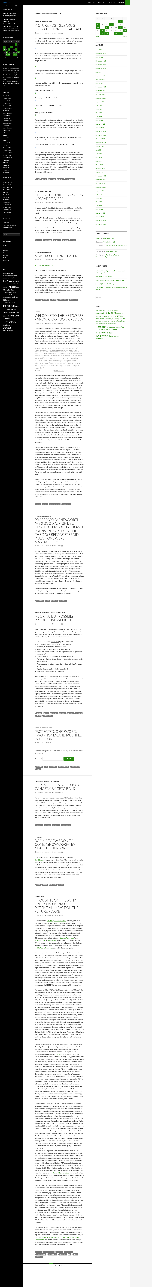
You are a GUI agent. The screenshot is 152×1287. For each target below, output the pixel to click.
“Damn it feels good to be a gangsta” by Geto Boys (59, 787)
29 (120, 33)
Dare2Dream (39, 860)
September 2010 (101, 98)
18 (102, 30)
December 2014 (101, 65)
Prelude (47, 825)
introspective (113, 321)
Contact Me (111, 2)
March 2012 (99, 83)
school (114, 330)
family (109, 316)
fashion (113, 316)
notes (46, 713)
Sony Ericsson (41, 1254)
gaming (120, 319)
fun (38, 179)
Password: (38, 759)
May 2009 (99, 157)
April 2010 (99, 116)
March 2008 (99, 209)
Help (124, 319)
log (97, 323)
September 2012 (101, 79)
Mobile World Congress (43, 948)
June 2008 (99, 198)
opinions (59, 1252)
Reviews (37, 312)
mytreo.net (52, 940)
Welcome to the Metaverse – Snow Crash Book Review (59, 317)
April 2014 (99, 72)
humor (97, 321)
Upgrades (63, 600)
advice (39, 1252)
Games (115, 319)
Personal (38, 22)
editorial (104, 316)
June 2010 (99, 109)
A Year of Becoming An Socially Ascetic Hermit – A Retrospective (10, 15)
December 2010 (101, 90)
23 (125, 30)
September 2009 (101, 142)
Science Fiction (55, 504)
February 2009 (100, 168)
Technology (47, 22)
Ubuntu (54, 600)
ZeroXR (6, 2)
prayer (114, 327)
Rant (123, 327)
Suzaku (60, 179)
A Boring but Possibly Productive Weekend (54, 618)
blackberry (99, 313)
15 (120, 27)
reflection (98, 330)
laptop (44, 179)
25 (102, 33)
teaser (73, 240)
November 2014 (101, 68)
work (38, 769)
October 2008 (100, 183)
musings (101, 323)
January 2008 (100, 217)
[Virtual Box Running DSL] (44, 265)
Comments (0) (58, 33)
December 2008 (101, 176)
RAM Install (47, 240)
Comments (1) (58, 202)
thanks (111, 336)
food (97, 319)
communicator (49, 1252)
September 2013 (101, 76)
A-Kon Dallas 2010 (109, 238)
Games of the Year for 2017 (104, 276)
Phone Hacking (64, 766)
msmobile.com (40, 940)
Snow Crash (66, 504)
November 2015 (101, 61)
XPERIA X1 (39, 1257)
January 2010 (100, 128)
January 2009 (100, 172)
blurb (105, 313)
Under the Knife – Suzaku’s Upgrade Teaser (59, 197)
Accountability (101, 310)
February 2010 (100, 124)
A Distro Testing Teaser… (57, 256)
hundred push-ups (104, 321)
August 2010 (100, 102)
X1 (70, 1254)
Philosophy (101, 2)
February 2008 (100, 213)
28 (116, 33)
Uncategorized (7, 263)
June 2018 (99, 50)
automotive (117, 310)
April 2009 (99, 161)
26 (107, 33)
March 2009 (99, 165)
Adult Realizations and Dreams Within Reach (110, 280)
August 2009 (100, 146)
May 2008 (99, 202)
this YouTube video (67, 938)
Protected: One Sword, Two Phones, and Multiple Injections (58, 735)
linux (38, 300)
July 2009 (99, 150)
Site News (38, 191)
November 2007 (101, 224)
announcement (110, 310)
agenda (39, 713)
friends (102, 319)
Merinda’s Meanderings (9, 225)
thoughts (63, 1254)
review (45, 504)
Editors (120, 2)
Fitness (119, 315)
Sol (108, 333)
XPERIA (75, 1254)
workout (99, 338)
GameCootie (6, 222)
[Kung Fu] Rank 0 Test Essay (105, 284)
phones (109, 327)
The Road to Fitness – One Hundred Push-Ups (11, 83)
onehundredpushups (110, 323)
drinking (39, 766)
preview (62, 713)
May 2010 (99, 113)
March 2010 (99, 120)
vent (115, 336)
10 (98, 27)
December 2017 (101, 53)
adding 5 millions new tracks (61, 1173)
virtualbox (73, 300)
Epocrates (58, 1054)
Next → (62, 1265)
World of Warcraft (108, 339)
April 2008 (99, 205)
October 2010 (100, 94)
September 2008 (101, 187)
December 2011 (101, 87)
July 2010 (99, 105)
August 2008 (100, 191)
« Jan (97, 36)
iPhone (119, 321)
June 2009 (99, 154)
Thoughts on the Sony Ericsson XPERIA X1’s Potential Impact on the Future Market (57, 905)
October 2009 (100, 139)
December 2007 (101, 220)
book (38, 504)
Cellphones (119, 313)
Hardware (40, 600)
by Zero (111, 312)
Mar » (125, 36)
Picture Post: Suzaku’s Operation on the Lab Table (59, 27)
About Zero (91, 2)
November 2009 (101, 135)
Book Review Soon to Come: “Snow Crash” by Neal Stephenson (55, 844)
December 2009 (101, 131)
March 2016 (99, 57)
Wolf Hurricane (7, 227)
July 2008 (99, 194)
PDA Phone (68, 1252)
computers (99, 316)
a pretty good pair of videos (56, 921)
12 (107, 27)
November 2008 (101, 179)
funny (110, 319)
